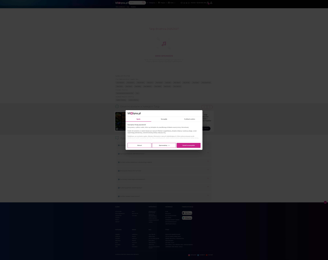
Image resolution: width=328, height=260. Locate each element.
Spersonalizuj (163, 145)
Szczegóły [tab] (164, 119)
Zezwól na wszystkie (188, 145)
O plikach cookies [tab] (189, 119)
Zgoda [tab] (138, 119)
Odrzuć (139, 145)
